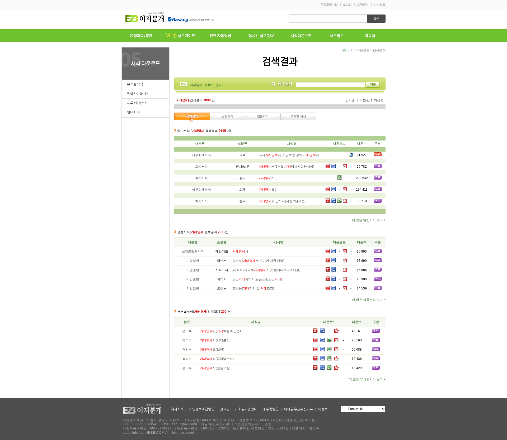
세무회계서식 (200, 155)
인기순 (350, 100)
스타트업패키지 (193, 251)
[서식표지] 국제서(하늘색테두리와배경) (266, 270)
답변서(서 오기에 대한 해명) (258, 261)
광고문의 (226, 409)
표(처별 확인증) (220, 331)
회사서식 (200, 166)
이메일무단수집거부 (298, 409)
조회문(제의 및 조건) (253, 288)
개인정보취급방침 (201, 409)
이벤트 (323, 409)
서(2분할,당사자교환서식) (286, 166)
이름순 (364, 100)
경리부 (187, 331)
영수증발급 (271, 409)
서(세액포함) (215, 340)
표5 (267, 189)
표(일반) (212, 349)
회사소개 (177, 409)
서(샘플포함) (215, 368)
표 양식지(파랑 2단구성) (282, 201)
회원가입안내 (247, 409)
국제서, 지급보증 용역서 (289, 155)
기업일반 (192, 261)
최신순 (378, 100)
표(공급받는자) (217, 359)
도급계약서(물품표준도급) (257, 279)
